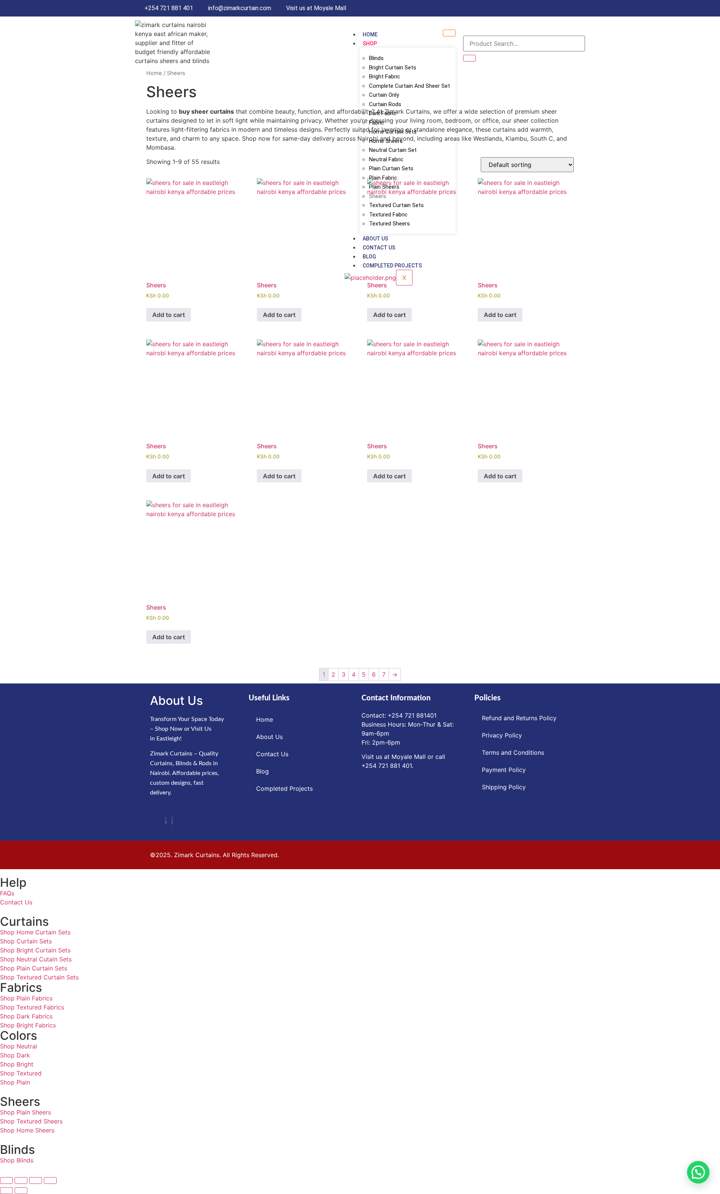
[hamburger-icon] (449, 33)
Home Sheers (386, 141)
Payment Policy (504, 769)
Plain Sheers (384, 186)
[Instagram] (172, 821)
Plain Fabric (383, 177)
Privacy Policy (502, 735)
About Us (375, 239)
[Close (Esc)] (50, 1180)
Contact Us (379, 248)
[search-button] (469, 58)
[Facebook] (165, 821)
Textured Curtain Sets (396, 205)
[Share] (35, 1180)
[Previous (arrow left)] (6, 1190)
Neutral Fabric (386, 159)
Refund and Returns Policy (519, 718)
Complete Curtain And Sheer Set (409, 86)
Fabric (376, 122)
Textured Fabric (388, 214)
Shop (370, 44)
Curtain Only (384, 95)
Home (370, 35)
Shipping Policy (504, 787)
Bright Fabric (384, 76)
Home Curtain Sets (393, 131)
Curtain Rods (385, 104)
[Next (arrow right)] (21, 1190)
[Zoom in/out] (6, 1180)
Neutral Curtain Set (393, 150)
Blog (369, 257)
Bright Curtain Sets (392, 67)
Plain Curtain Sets (391, 168)
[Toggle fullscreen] (21, 1180)
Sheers (377, 196)
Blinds (376, 58)
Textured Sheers (389, 223)
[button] (698, 1172)
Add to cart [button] (168, 314)
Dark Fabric (382, 113)
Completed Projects (392, 266)
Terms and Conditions (513, 752)
